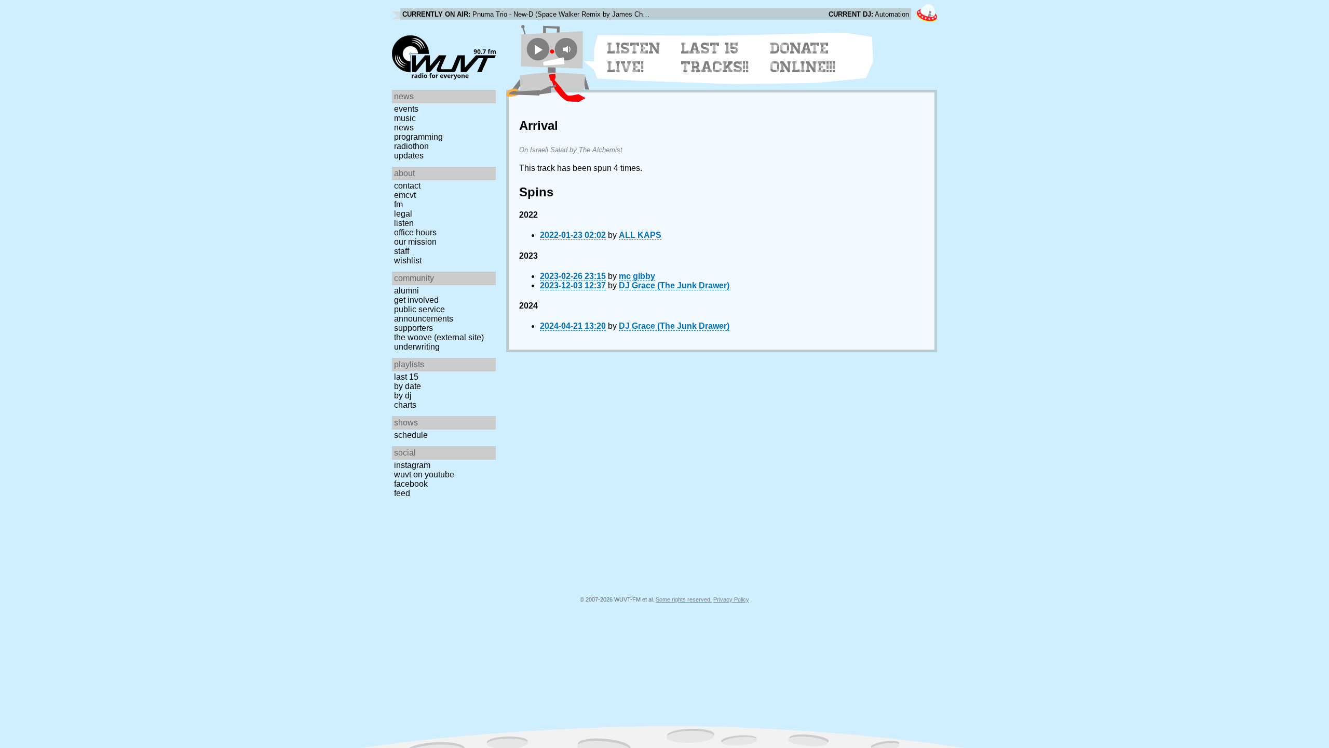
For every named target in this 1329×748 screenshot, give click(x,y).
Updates (409, 155)
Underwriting (417, 346)
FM (398, 204)
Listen (404, 223)
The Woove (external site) (439, 337)
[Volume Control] (567, 49)
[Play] (538, 49)
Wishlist (408, 260)
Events (406, 108)
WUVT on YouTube (424, 474)
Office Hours (415, 232)
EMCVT (405, 195)
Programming (418, 136)
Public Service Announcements (423, 314)
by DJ (403, 395)
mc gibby (637, 276)
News (404, 127)
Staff (401, 251)
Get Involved (416, 300)
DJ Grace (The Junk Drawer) (674, 285)
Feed (402, 493)
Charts (405, 404)
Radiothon (411, 146)
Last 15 (406, 376)
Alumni (406, 290)
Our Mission (415, 241)
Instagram (412, 465)
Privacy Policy (731, 599)
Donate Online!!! (803, 57)
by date (407, 386)
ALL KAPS (640, 235)
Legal (403, 213)
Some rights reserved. (684, 599)
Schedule (411, 435)
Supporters (413, 328)
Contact (407, 185)
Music (405, 118)
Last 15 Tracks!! (715, 57)
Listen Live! (634, 57)
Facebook (411, 483)
